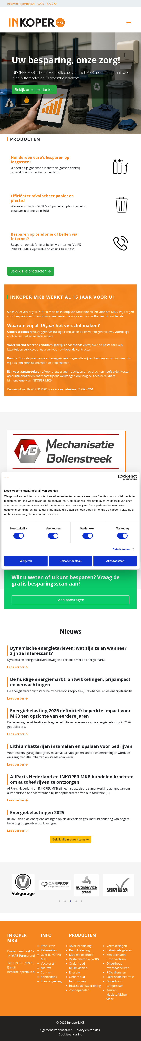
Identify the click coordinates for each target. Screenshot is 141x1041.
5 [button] (81, 901)
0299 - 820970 (47, 4)
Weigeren (26, 560)
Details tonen (121, 549)
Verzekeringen (116, 946)
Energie (74, 972)
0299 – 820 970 (23, 963)
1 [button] (59, 901)
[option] (23, 884)
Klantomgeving (51, 981)
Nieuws (46, 968)
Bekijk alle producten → (30, 271)
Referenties (49, 950)
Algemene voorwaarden (56, 1030)
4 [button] (76, 901)
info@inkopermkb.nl (21, 4)
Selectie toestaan (71, 560)
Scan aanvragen (70, 599)
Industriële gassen (119, 950)
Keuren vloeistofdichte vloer (116, 994)
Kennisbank (49, 977)
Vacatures (48, 963)
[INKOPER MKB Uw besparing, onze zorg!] (36, 22)
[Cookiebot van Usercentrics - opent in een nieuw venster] (121, 477)
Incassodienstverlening (85, 986)
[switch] (53, 536)
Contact (46, 972)
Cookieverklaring (70, 1034)
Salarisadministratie (120, 977)
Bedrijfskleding (79, 950)
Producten (48, 946)
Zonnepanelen (79, 990)
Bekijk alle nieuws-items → (70, 839)
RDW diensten (116, 972)
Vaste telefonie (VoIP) (84, 959)
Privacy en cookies (87, 1030)
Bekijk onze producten (34, 89)
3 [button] (70, 901)
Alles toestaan (115, 560)
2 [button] (65, 901)
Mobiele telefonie (81, 955)
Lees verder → (17, 667)
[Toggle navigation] (129, 22)
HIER (89, 389)
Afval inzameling (80, 946)
